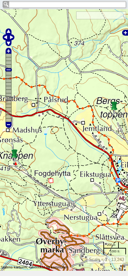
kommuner (59, 267)
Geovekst (37, 267)
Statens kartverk (14, 267)
